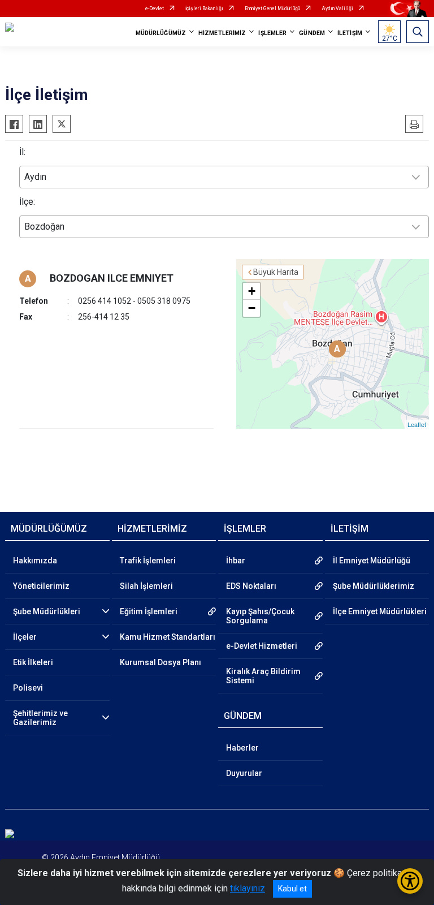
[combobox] (224, 177)
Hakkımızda (35, 560)
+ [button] (251, 291)
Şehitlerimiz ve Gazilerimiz (40, 718)
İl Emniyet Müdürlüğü (371, 560)
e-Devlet (154, 8)
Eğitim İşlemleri (148, 611)
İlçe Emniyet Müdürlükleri (380, 611)
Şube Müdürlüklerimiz (373, 586)
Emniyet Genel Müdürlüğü (272, 8)
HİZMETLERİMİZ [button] (222, 33)
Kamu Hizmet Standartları (167, 636)
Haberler (242, 747)
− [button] (251, 308)
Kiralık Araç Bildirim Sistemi (263, 676)
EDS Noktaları (251, 586)
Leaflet (416, 424)
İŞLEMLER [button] (272, 33)
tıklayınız (247, 888)
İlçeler (25, 636)
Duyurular (244, 773)
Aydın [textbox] (35, 176)
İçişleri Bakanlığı (204, 8)
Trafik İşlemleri (148, 560)
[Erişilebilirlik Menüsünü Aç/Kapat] (410, 881)
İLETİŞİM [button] (349, 33)
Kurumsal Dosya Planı (160, 662)
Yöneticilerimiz (41, 586)
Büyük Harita (275, 272)
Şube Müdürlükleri (46, 611)
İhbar (235, 560)
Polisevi (28, 687)
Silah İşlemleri (146, 586)
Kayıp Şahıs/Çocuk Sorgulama (260, 616)
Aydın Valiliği (337, 8)
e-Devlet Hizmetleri (261, 645)
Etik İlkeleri (33, 662)
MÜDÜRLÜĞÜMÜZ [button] (161, 33)
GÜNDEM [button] (312, 33)
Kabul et (292, 888)
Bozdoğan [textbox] (44, 226)
